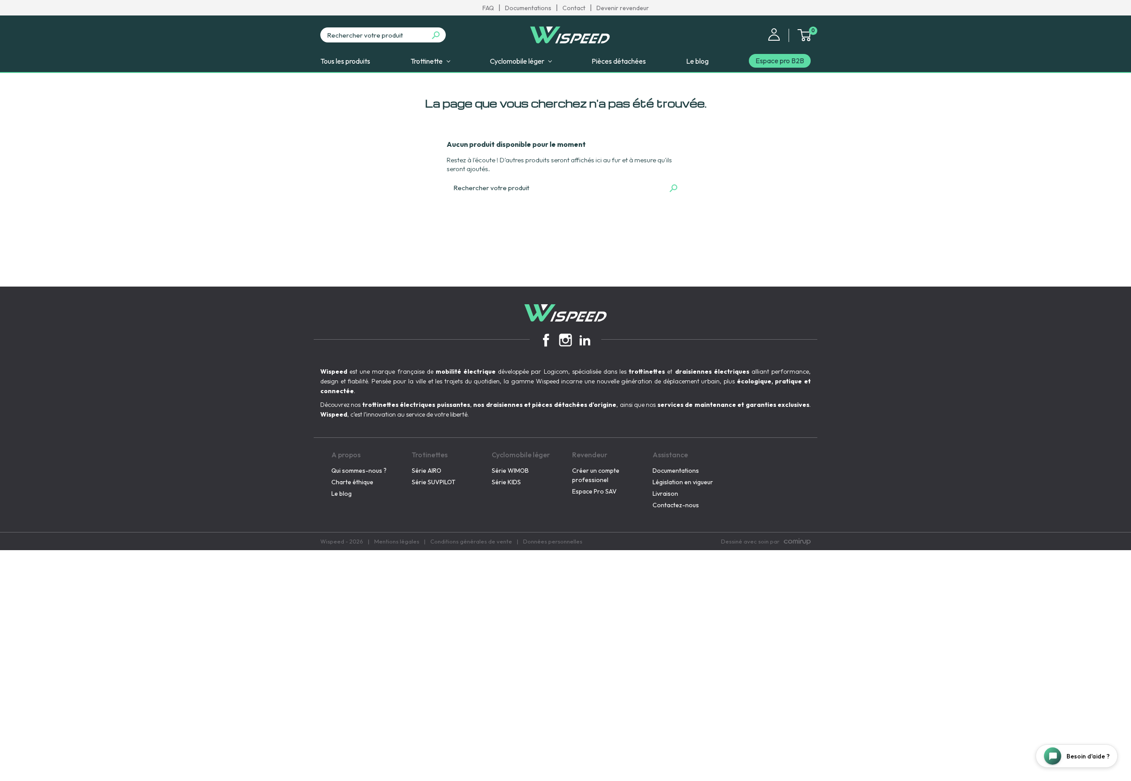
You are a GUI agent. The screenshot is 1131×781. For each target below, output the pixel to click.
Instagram (565, 340)
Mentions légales (396, 541)
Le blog (341, 494)
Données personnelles (552, 541)
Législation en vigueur (683, 482)
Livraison (665, 494)
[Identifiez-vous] (774, 33)
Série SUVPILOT (433, 482)
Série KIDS (506, 482)
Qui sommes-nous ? (359, 471)
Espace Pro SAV (594, 491)
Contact (573, 8)
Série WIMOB (510, 471)
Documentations (528, 8)
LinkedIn (585, 340)
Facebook (546, 340)
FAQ (488, 8)
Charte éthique (352, 482)
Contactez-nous (676, 505)
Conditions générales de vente (471, 541)
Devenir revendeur (622, 8)
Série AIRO (426, 471)
